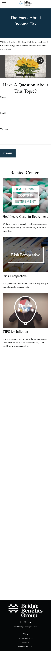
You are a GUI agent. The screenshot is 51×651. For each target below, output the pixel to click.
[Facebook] (20, 622)
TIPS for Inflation (15, 331)
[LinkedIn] (30, 622)
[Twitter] (25, 622)
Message (4, 128)
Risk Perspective (15, 275)
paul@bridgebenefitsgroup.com (25, 626)
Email (3, 112)
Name (3, 96)
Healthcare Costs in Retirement (25, 216)
